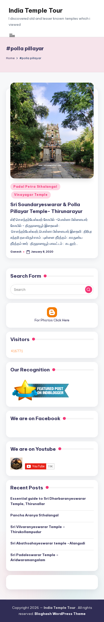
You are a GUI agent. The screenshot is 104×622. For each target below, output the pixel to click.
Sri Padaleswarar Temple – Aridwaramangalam (34, 557)
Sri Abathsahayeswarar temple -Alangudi (47, 543)
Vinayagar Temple (31, 195)
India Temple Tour (36, 10)
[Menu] (11, 35)
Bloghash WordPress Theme (60, 613)
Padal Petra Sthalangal (35, 186)
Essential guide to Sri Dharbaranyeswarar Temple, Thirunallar (48, 501)
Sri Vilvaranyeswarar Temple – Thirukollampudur (37, 529)
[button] (88, 289)
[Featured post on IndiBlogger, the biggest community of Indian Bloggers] (40, 390)
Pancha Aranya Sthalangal (34, 515)
